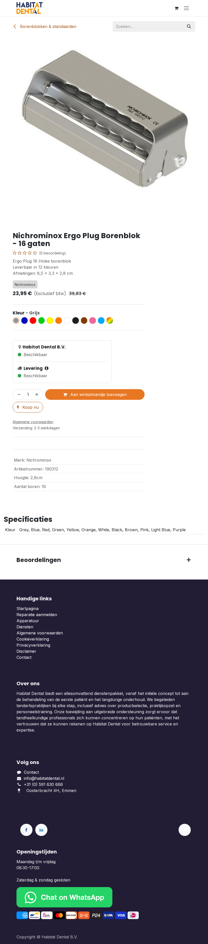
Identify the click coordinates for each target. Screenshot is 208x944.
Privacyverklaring (33, 645)
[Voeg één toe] (38, 394)
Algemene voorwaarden (39, 632)
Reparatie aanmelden (36, 614)
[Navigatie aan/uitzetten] (186, 8)
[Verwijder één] (18, 394)
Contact (23, 657)
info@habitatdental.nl (44, 778)
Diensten (24, 626)
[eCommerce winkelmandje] (176, 8)
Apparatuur (27, 620)
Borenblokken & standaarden (47, 26)
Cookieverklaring (32, 639)
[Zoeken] (189, 26)
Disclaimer (26, 651)
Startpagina (27, 608)
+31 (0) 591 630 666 (44, 784)
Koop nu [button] (30, 407)
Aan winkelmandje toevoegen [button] (98, 394)
